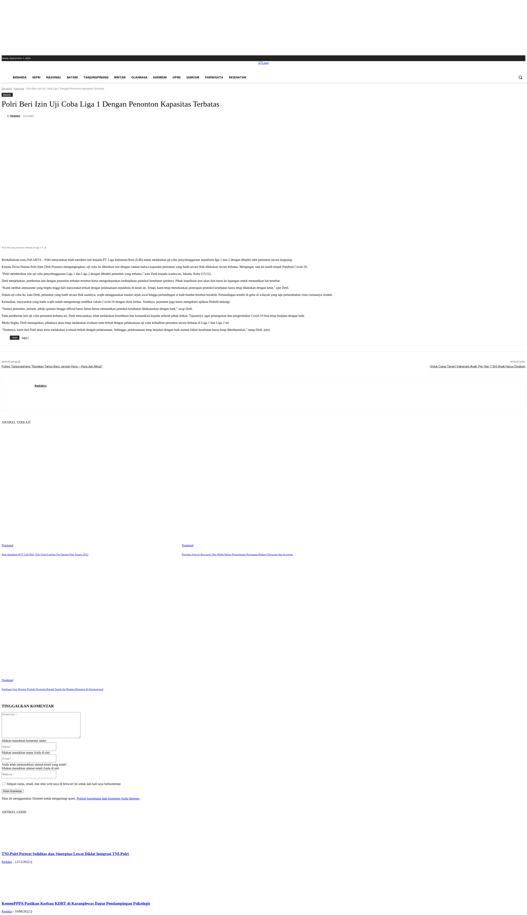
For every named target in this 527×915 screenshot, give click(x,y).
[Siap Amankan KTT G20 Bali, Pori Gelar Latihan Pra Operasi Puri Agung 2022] (90, 485)
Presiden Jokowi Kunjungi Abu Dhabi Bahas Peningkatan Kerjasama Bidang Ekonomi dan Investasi (237, 554)
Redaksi (15, 115)
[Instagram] (517, 58)
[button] (520, 77)
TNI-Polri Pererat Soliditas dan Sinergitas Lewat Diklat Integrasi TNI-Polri (66, 854)
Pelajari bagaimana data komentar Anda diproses (108, 798)
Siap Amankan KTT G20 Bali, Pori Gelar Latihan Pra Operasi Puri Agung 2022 (45, 554)
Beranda (7, 88)
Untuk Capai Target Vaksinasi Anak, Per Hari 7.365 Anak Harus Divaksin (477, 366)
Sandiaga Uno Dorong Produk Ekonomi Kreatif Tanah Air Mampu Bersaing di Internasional (52, 689)
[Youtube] (523, 58)
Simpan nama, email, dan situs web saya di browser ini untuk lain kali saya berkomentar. (64, 784)
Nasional (19, 88)
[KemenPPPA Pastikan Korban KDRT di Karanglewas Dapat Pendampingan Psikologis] (35, 895)
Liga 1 (25, 337)
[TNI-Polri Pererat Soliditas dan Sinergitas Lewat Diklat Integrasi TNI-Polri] (35, 846)
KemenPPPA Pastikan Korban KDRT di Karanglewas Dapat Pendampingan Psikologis (76, 903)
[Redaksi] (4, 116)
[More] (113, 126)
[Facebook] (511, 58)
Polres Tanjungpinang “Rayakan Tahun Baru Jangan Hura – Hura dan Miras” (52, 366)
